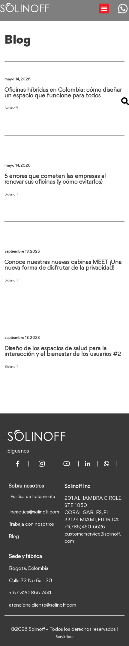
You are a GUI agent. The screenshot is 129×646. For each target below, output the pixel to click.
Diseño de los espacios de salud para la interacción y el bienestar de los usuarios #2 (62, 351)
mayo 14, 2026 (17, 79)
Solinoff (11, 108)
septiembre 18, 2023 (22, 251)
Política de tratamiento (32, 497)
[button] (104, 8)
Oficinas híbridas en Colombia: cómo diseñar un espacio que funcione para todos (63, 93)
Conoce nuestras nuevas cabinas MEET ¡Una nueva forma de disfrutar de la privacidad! (63, 265)
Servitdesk (65, 637)
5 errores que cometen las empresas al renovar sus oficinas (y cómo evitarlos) (55, 179)
